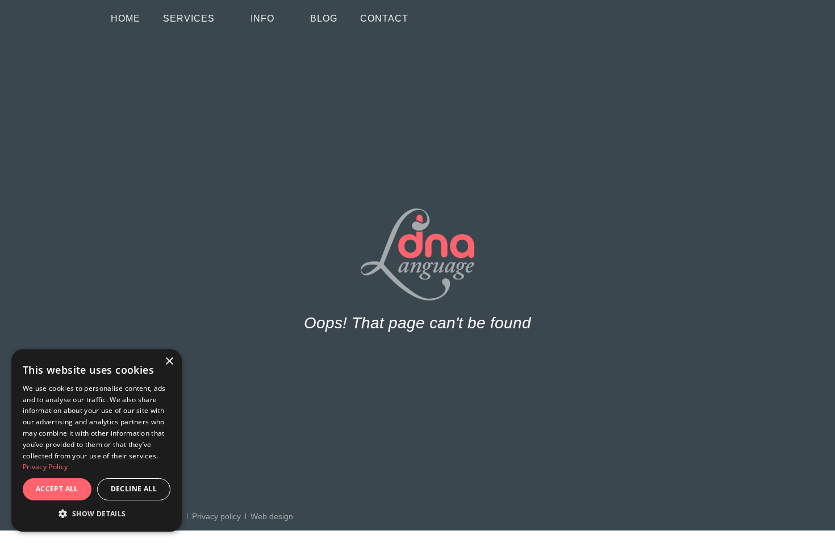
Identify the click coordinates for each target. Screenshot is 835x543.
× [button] (169, 361)
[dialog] (96, 440)
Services (189, 18)
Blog (323, 18)
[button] (96, 514)
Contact (384, 18)
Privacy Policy (45, 466)
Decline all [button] (134, 489)
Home (125, 18)
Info (262, 18)
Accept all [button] (57, 489)
